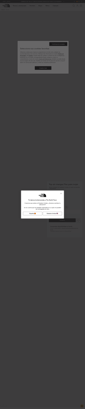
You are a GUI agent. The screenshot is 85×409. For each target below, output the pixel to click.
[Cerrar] (61, 193)
